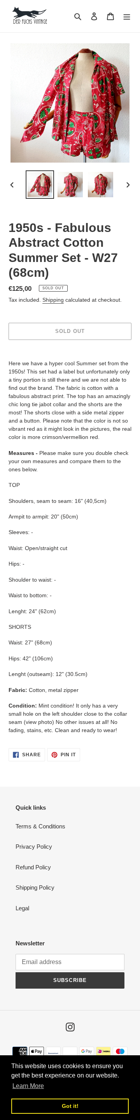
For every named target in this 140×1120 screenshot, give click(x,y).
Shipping (53, 300)
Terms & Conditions (40, 826)
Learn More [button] (28, 1086)
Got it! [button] (70, 1106)
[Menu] (127, 16)
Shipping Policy (35, 887)
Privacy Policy (34, 846)
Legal (22, 908)
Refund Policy (33, 867)
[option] (39, 184)
